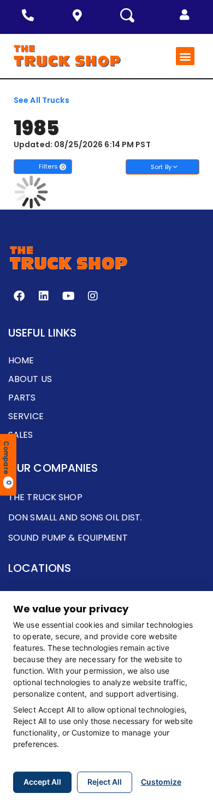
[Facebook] (19, 296)
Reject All (104, 781)
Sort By (162, 167)
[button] (185, 14)
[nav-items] (30, 15)
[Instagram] (93, 296)
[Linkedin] (44, 296)
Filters (52, 166)
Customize (161, 781)
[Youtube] (68, 296)
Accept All (42, 781)
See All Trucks (41, 100)
